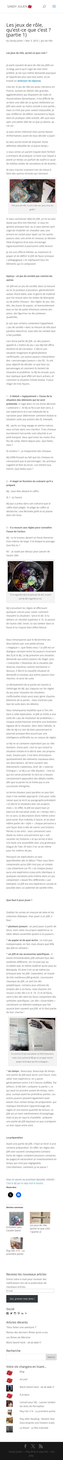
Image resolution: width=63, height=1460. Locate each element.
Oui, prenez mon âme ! (22, 1298)
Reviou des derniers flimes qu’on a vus (27, 1332)
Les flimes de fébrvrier (18, 1337)
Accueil (23, 1379)
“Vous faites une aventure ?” (21, 1327)
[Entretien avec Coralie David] (16, 1219)
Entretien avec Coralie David (14, 1229)
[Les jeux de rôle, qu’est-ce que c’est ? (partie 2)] (40, 1218)
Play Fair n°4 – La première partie (15, 1252)
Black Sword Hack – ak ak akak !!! (23, 1342)
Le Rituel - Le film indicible (34, 1427)
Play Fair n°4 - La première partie (37, 1411)
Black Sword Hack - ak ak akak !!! (37, 1386)
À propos (24, 1394)
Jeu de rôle (46, 40)
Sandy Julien (16, 40)
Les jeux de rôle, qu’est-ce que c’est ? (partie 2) (40, 1228)
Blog (22, 1371)
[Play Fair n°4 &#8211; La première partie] (16, 1243)
